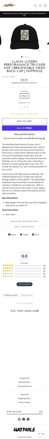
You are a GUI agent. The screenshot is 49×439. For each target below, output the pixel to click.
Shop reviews (27, 295)
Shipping (15, 83)
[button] (24, 77)
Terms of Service (24, 386)
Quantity (24, 103)
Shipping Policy (24, 398)
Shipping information (24, 221)
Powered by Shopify (24, 437)
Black (24, 96)
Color (24, 91)
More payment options (24, 134)
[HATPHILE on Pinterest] (28, 419)
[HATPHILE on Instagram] (19, 419)
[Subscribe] (40, 411)
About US (24, 394)
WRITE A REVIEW (24, 284)
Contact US (24, 378)
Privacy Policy (24, 402)
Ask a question (24, 227)
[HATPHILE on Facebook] (23, 419)
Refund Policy (24, 382)
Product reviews (10, 295)
